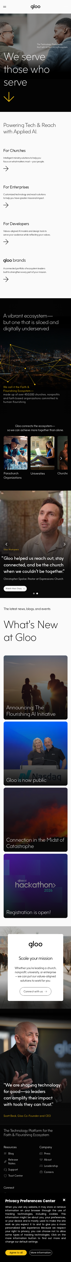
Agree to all (16, 1252)
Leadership (51, 1165)
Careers (49, 1172)
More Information (41, 1252)
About (48, 1159)
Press (47, 1153)
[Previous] (6, 544)
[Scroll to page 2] (38, 593)
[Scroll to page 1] (33, 593)
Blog (11, 1153)
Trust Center (15, 1175)
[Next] (61, 458)
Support (13, 1169)
